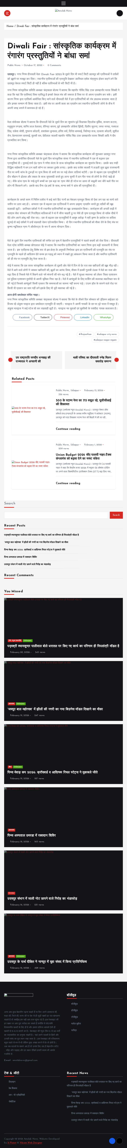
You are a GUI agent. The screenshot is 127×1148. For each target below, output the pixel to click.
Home (10, 26)
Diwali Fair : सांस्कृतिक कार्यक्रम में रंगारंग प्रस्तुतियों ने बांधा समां (48, 26)
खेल (10, 767)
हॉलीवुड (74, 1010)
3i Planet (12, 1143)
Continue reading (68, 429)
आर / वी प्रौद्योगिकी (17, 1095)
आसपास (11, 704)
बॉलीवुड (74, 1004)
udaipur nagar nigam (106, 340)
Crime (11, 893)
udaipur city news (108, 334)
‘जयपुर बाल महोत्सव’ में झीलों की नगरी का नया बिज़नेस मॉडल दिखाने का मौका (36, 542)
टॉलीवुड (74, 1017)
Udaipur (75, 390)
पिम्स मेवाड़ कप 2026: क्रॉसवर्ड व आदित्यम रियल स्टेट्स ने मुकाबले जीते (34, 550)
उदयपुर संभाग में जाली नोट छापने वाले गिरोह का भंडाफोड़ (27, 564)
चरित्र (74, 1030)
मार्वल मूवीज (76, 1024)
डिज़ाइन (12, 1082)
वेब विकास (13, 1088)
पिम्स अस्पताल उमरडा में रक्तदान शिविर (20, 557)
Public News (13, 65)
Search (9, 503)
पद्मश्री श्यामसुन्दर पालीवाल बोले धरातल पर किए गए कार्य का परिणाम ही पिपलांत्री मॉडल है (41, 535)
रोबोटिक (12, 1102)
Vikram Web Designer (31, 1143)
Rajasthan (86, 334)
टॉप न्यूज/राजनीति (15, 640)
